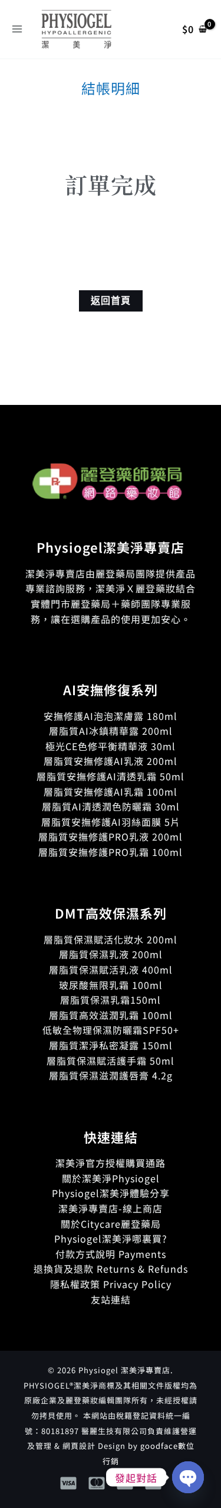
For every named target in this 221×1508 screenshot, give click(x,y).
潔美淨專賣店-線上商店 (110, 1208)
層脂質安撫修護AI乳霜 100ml (110, 791)
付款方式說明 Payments (110, 1254)
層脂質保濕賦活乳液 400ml (111, 969)
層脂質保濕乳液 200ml (111, 954)
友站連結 (111, 1299)
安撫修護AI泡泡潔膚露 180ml (110, 716)
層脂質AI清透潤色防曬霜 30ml (111, 806)
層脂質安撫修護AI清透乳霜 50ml (110, 776)
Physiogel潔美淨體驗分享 (111, 1193)
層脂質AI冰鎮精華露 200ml (111, 731)
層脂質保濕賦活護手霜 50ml (110, 1060)
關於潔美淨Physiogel (111, 1178)
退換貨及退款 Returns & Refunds (111, 1268)
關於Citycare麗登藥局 (111, 1224)
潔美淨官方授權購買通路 (110, 1163)
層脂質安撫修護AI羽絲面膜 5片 (110, 822)
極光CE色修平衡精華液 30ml (110, 746)
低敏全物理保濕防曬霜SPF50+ (110, 1030)
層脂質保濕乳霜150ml (110, 1000)
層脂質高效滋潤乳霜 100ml (111, 1015)
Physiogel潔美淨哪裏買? (110, 1238)
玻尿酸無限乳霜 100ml (111, 985)
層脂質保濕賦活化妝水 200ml (110, 939)
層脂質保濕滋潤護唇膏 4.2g (111, 1075)
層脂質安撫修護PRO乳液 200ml (110, 836)
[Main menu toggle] (17, 29)
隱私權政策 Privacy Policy (110, 1284)
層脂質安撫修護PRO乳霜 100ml (110, 852)
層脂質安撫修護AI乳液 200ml (110, 761)
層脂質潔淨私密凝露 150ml (111, 1045)
